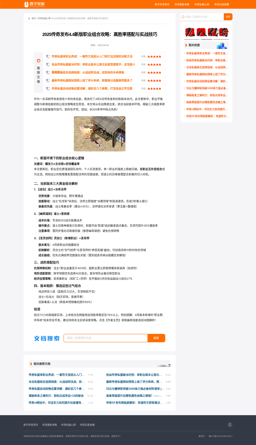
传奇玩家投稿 (221, 4)
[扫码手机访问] (229, 424)
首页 (34, 18)
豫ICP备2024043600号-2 (220, 436)
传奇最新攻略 (182, 4)
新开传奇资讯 (162, 4)
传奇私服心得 (202, 4)
